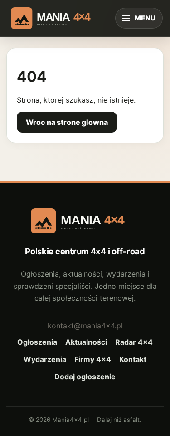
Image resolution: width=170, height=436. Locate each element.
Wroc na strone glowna (67, 122)
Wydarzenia (45, 359)
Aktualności (86, 342)
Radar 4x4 (134, 342)
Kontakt (132, 359)
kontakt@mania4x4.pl (85, 325)
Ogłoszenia (37, 342)
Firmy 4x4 (92, 359)
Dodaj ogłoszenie (85, 376)
